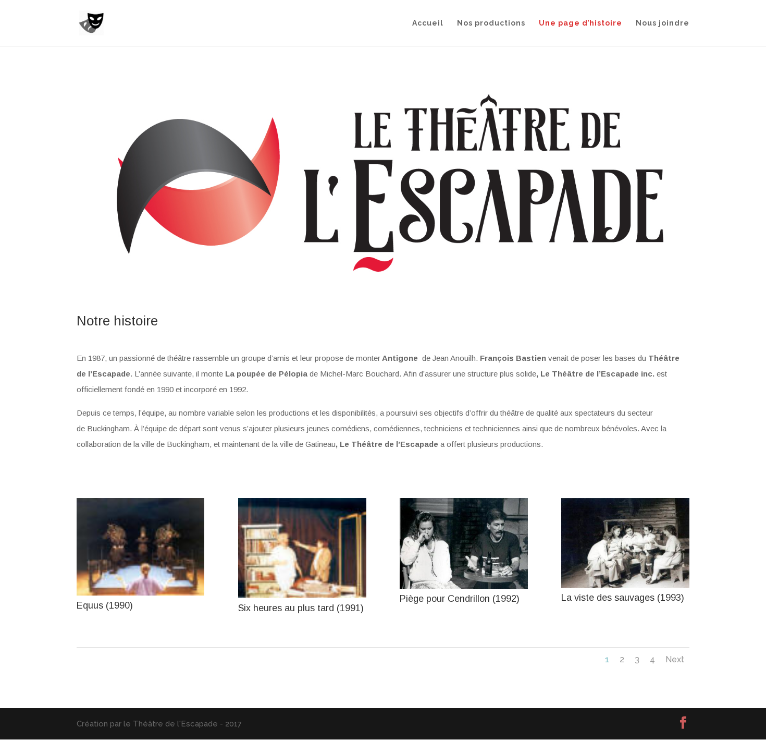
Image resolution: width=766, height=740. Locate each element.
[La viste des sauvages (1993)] (625, 585)
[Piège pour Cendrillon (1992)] (463, 586)
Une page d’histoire (580, 23)
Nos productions (491, 23)
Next (674, 659)
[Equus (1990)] (140, 593)
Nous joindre (662, 23)
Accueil (427, 23)
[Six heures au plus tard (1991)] (302, 595)
